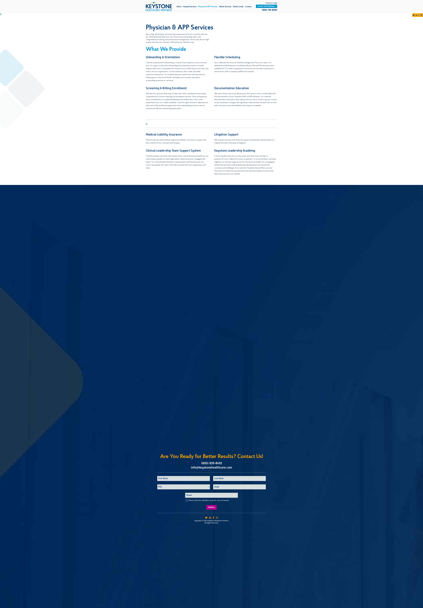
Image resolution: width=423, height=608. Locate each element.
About (178, 7)
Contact (248, 7)
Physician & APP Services (207, 7)
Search (269, 3)
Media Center (238, 7)
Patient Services (225, 7)
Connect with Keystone (266, 6)
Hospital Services (189, 7)
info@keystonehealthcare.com (211, 467)
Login (275, 3)
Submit (211, 507)
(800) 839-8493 (211, 463)
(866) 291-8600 (269, 10)
